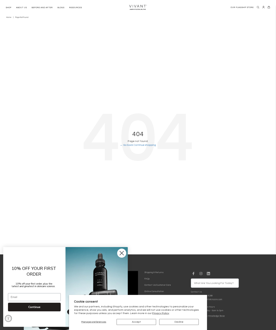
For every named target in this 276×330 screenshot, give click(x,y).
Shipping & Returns (153, 272)
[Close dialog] (121, 253)
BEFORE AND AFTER (42, 8)
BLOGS (60, 8)
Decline (179, 322)
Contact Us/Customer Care (157, 285)
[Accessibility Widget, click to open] (8, 318)
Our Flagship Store (242, 7)
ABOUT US (21, 8)
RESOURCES (75, 8)
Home (8, 17)
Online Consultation (154, 291)
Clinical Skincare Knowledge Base (208, 316)
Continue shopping (145, 145)
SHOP (8, 8)
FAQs (147, 279)
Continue (34, 307)
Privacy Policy (160, 313)
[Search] (258, 7)
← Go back (127, 145)
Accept (136, 322)
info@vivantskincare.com (209, 299)
